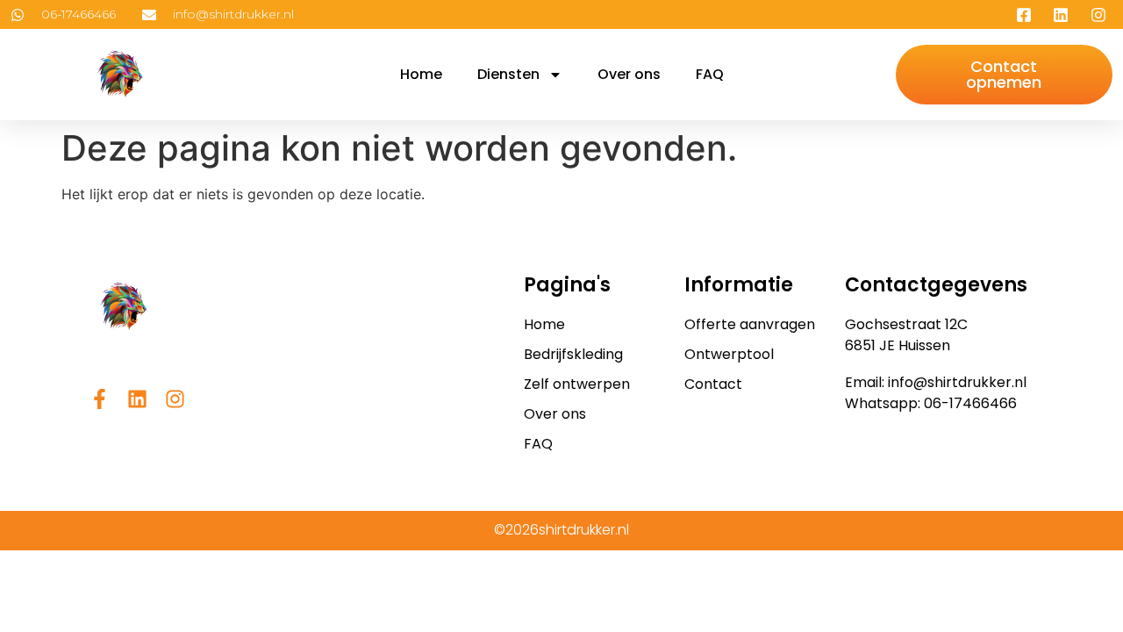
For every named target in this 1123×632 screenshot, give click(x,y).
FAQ (710, 74)
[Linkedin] (137, 399)
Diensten (508, 74)
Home (421, 74)
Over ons (629, 74)
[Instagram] (175, 399)
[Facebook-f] (99, 399)
